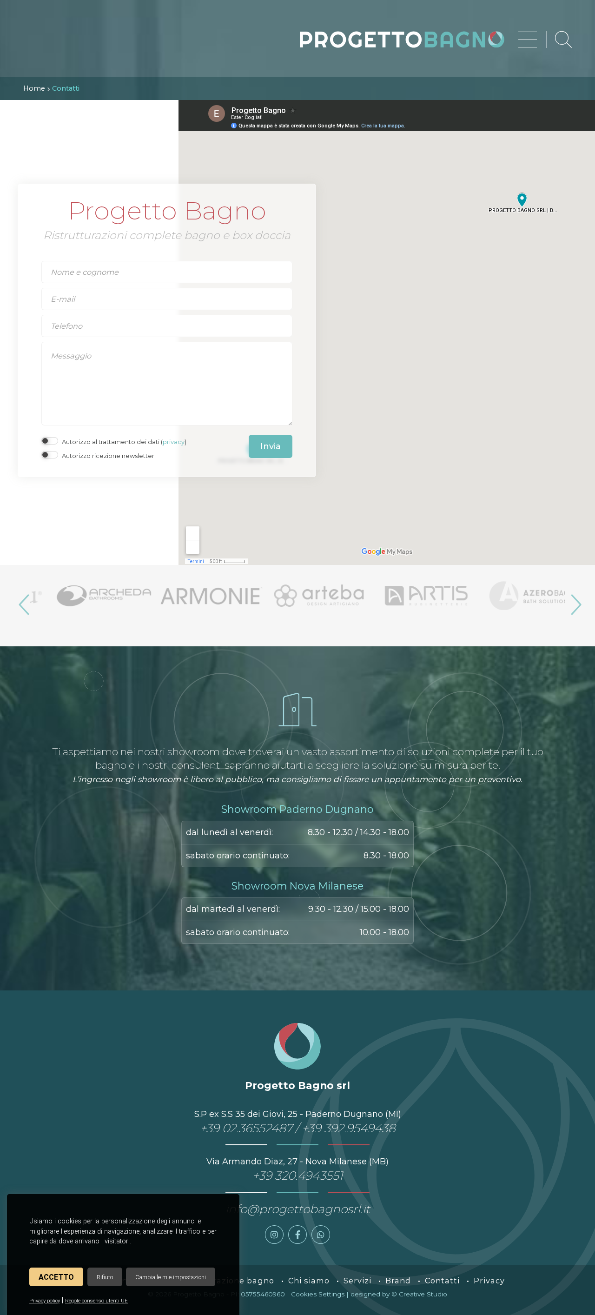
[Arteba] (298, 595)
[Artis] (405, 595)
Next (572, 601)
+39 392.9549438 (349, 1128)
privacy (174, 441)
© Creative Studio (419, 1294)
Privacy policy (44, 1301)
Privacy (489, 1280)
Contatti (442, 1280)
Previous (22, 601)
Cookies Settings (317, 1294)
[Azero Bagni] (513, 595)
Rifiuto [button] (105, 1277)
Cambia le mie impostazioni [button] (170, 1277)
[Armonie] (190, 595)
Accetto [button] (56, 1277)
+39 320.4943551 (297, 1175)
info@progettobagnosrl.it (297, 1209)
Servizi (357, 1280)
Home (34, 88)
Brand (398, 1280)
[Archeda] (83, 595)
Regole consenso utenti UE (96, 1301)
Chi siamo (309, 1280)
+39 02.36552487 (246, 1128)
